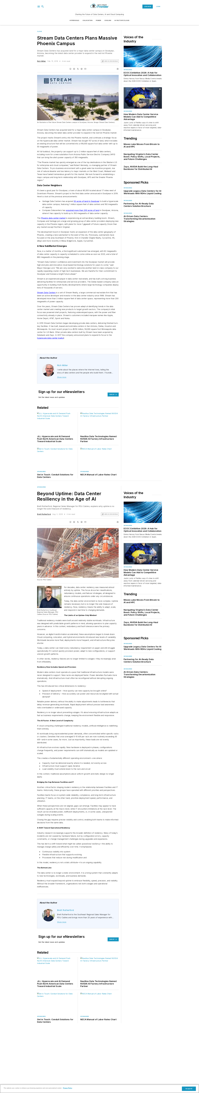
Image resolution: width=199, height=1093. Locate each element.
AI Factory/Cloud (122, 20)
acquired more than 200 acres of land (82, 210)
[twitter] (78, 69)
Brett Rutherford (44, 514)
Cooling (107, 20)
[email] (85, 69)
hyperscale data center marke (50, 338)
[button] (38, 6)
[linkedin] (74, 69)
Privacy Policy (67, 1088)
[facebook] (70, 69)
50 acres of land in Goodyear (86, 201)
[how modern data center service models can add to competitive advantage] (143, 98)
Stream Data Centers (46, 292)
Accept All (189, 1088)
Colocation (88, 20)
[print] (118, 69)
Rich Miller (41, 61)
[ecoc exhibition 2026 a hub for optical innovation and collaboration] (143, 56)
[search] (42, 6)
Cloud (39, 31)
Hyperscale (74, 20)
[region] (99, 1088)
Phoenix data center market (53, 218)
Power (98, 20)
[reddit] (82, 69)
